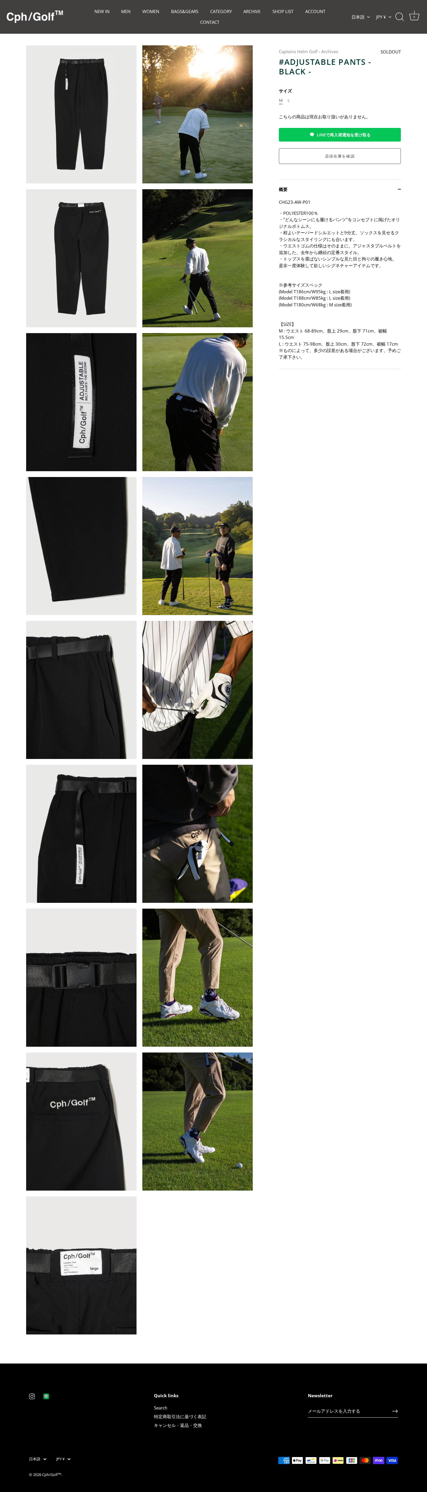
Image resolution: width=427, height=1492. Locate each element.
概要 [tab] (283, 189)
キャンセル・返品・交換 (178, 1425)
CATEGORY (221, 11)
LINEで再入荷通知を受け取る (344, 134)
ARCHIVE (252, 11)
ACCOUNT (315, 11)
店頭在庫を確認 (340, 156)
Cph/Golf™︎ (51, 1474)
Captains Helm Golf (298, 51)
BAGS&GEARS (184, 11)
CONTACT (209, 22)
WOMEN (150, 11)
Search (160, 1408)
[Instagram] (32, 1396)
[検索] (399, 16)
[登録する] (395, 1411)
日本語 (358, 17)
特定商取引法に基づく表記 (180, 1416)
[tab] (340, 284)
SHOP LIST (282, 11)
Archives (329, 51)
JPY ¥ (381, 17)
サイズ (285, 90)
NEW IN (102, 11)
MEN (125, 11)
